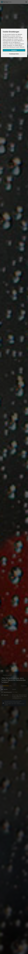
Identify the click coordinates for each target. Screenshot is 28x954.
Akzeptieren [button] (14, 50)
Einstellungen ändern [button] (14, 53)
